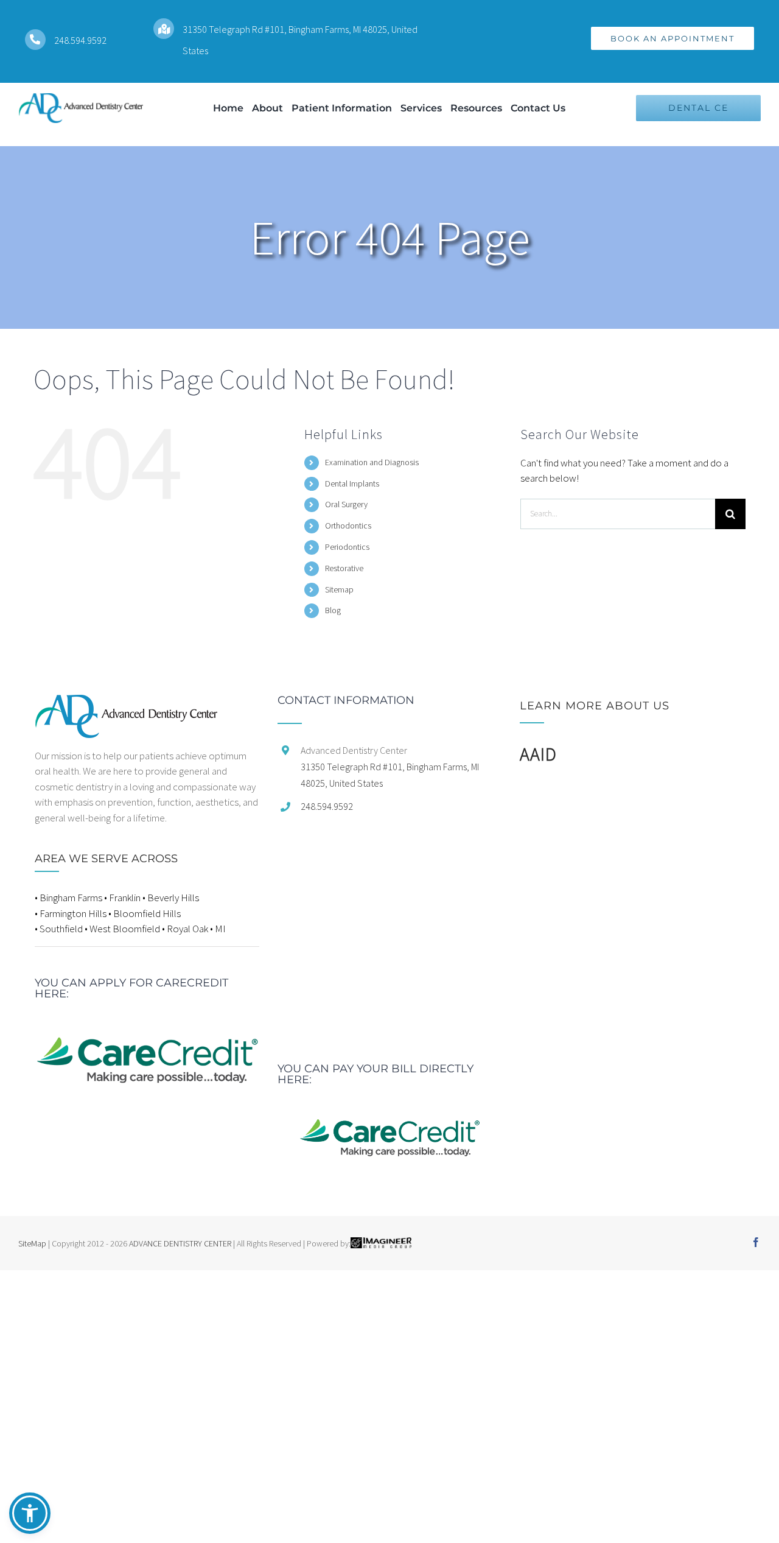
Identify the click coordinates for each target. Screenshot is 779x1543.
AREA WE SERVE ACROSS (106, 858)
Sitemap (339, 589)
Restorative (344, 568)
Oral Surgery (346, 504)
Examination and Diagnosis (372, 462)
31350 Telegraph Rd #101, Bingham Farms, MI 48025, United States (390, 775)
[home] (126, 702)
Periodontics (347, 546)
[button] (29, 1513)
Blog (333, 610)
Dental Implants (352, 483)
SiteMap (32, 1243)
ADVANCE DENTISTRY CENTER (180, 1243)
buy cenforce (27, 1277)
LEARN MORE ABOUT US (594, 705)
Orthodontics (348, 525)
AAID (538, 753)
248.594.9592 (80, 40)
